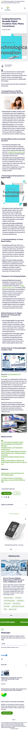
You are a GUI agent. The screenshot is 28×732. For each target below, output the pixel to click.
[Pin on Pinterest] (4, 497)
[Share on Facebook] (2, 497)
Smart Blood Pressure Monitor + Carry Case (14, 545)
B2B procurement (8, 597)
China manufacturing (9, 600)
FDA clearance (16, 603)
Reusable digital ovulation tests (16, 152)
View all (3, 684)
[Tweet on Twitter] (6, 497)
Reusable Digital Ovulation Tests (8, 488)
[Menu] (2, 8)
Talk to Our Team (7, 713)
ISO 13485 (6, 606)
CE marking (18, 597)
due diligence (20, 600)
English (13, 719)
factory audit (7, 603)
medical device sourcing (18, 606)
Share (17, 493)
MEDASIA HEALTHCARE (8, 722)
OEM (5, 609)
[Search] (25, 8)
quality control (12, 609)
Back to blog (7, 493)
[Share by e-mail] (8, 497)
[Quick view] (25, 519)
